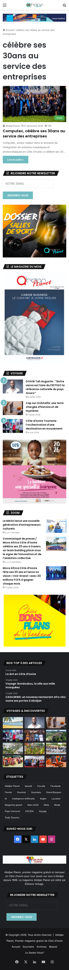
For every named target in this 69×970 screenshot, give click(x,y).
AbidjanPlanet (13, 125)
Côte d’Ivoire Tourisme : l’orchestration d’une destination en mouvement (44, 424)
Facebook (55, 786)
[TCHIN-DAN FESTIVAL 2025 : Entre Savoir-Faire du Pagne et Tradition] (13, 761)
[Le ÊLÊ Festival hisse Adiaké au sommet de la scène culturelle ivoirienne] (34, 761)
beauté (28, 786)
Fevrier (8, 792)
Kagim (43, 798)
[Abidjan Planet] (34, 5)
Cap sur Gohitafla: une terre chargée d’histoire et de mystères (45, 407)
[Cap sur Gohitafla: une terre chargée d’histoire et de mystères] (13, 408)
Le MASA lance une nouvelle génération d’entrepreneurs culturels (22, 524)
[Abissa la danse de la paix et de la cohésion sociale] (34, 748)
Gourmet (21, 792)
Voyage (43, 811)
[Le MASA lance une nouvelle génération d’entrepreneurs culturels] (56, 526)
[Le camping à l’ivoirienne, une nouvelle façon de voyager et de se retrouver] (13, 748)
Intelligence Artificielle (23, 798)
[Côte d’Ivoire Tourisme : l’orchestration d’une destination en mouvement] (13, 426)
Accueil (9, 30)
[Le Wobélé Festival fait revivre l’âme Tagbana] (56, 748)
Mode (57, 804)
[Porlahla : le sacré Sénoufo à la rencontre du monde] (34, 735)
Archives (42, 946)
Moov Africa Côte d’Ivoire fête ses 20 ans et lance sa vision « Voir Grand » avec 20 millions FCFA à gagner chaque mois (22, 575)
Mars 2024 (33, 804)
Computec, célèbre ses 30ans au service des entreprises (34, 133)
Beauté (53, 946)
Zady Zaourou (12, 817)
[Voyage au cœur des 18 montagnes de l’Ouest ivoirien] (56, 735)
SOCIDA (29, 811)
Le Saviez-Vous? (34, 952)
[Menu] (4, 6)
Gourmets (36, 792)
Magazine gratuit (13, 804)
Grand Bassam (53, 792)
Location (56, 798)
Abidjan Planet (12, 786)
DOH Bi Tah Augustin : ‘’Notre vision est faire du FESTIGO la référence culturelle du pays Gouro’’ (45, 387)
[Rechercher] (64, 6)
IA (6, 798)
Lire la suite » (15, 159)
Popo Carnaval (12, 811)
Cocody (41, 786)
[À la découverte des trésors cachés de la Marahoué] (56, 761)
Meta (46, 804)
